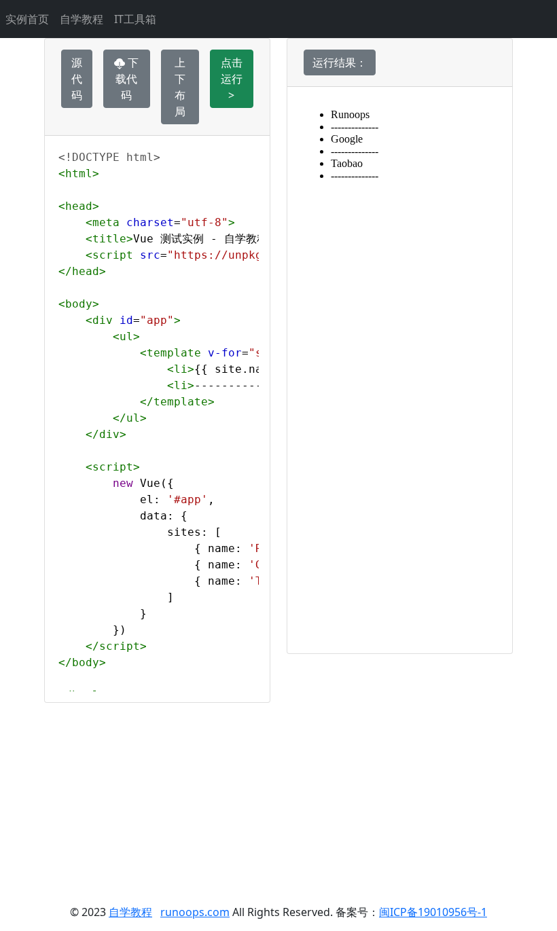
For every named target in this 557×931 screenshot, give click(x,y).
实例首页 (27, 19)
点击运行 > (231, 79)
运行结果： (339, 62)
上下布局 (180, 87)
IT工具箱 (135, 19)
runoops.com (195, 912)
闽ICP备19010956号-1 (433, 912)
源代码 (76, 79)
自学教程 (81, 19)
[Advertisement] (278, 798)
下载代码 (127, 79)
